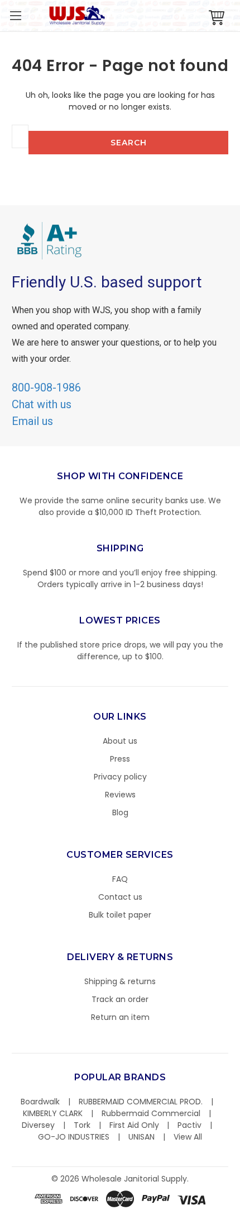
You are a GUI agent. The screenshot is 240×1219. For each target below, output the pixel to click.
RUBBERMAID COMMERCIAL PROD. (141, 1101)
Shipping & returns (120, 981)
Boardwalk (40, 1101)
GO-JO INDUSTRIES (73, 1136)
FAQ (120, 879)
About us (120, 740)
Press (120, 758)
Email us (32, 421)
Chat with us (41, 404)
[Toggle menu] (15, 15)
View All (188, 1136)
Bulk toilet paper (120, 914)
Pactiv (189, 1125)
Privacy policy (120, 776)
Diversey (38, 1125)
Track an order (120, 999)
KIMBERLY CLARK (53, 1113)
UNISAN (141, 1136)
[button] (239, 1213)
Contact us (120, 897)
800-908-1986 (46, 387)
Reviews (120, 794)
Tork (82, 1125)
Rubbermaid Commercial (151, 1113)
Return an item (120, 1017)
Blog (120, 812)
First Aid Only (134, 1125)
